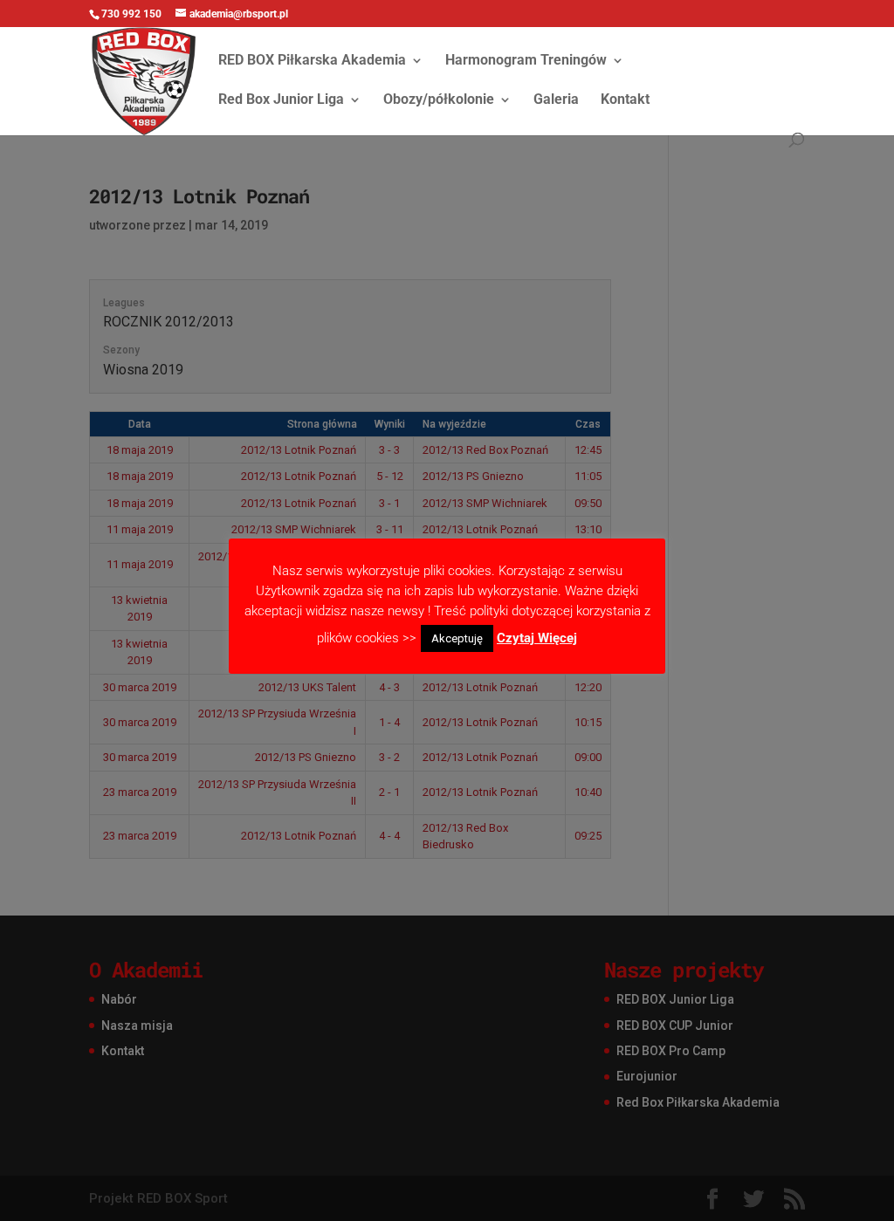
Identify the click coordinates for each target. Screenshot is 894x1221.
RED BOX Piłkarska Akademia (312, 61)
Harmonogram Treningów (526, 61)
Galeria (556, 100)
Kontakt (625, 100)
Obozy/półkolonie (438, 100)
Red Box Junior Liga (281, 100)
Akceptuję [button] (457, 638)
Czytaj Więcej (537, 638)
